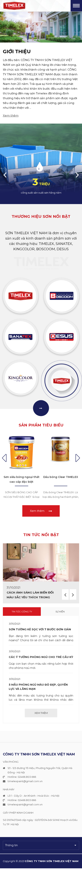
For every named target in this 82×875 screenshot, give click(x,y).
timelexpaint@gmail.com (23, 781)
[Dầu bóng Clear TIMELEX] (60, 452)
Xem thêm (10, 115)
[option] (41, 27)
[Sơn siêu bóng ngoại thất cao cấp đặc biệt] (21, 452)
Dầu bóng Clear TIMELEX (60, 477)
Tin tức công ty (22, 611)
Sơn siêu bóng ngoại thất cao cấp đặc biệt (21, 479)
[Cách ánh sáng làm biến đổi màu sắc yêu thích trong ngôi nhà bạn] (41, 562)
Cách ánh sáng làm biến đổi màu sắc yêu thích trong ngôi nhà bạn (30, 597)
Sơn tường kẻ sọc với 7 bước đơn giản (40, 629)
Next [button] (77, 174)
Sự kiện (60, 611)
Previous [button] (5, 174)
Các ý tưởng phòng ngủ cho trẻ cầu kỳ (41, 657)
